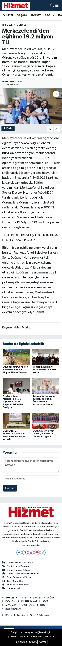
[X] (25, 552)
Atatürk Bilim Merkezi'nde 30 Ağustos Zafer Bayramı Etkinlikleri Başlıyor (14, 401)
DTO (42, 605)
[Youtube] (37, 552)
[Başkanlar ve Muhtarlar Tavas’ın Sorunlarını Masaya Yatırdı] (16, 420)
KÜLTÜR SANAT (29, 601)
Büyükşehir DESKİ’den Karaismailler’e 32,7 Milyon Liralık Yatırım (15, 370)
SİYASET (35, 15)
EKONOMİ (10, 601)
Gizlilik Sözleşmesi (39, 615)
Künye (8, 615)
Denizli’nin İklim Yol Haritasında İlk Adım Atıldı (44, 370)
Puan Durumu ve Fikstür (19, 577)
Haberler (7, 25)
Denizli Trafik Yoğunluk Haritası (23, 573)
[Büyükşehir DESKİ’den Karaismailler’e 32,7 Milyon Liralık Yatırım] (16, 356)
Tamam (42, 642)
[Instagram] (31, 552)
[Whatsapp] (43, 552)
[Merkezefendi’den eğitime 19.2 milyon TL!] (31, 106)
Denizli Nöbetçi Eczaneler (20, 562)
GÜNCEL (7, 15)
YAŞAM (22, 15)
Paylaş (9, 128)
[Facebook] (19, 552)
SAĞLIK (49, 15)
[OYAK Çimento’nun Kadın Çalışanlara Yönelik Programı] (45, 420)
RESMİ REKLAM (13, 609)
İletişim (21, 615)
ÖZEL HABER (28, 605)
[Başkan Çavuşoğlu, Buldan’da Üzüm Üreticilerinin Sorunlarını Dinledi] (45, 386)
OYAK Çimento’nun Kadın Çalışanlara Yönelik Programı (43, 434)
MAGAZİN (11, 605)
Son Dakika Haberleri (18, 584)
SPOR (45, 601)
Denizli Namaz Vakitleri (19, 570)
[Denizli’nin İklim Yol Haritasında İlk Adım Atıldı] (45, 356)
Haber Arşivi (13, 588)
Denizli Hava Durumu (18, 566)
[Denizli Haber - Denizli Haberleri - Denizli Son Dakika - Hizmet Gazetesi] (16, 6)
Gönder (10, 488)
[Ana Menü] (57, 5)
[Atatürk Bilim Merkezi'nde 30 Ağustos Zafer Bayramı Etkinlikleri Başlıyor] (16, 386)
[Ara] (52, 5)
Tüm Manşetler (15, 581)
